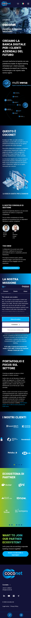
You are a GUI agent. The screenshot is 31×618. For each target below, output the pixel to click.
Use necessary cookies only (16, 330)
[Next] (29, 438)
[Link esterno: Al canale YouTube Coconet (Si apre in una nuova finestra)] (8, 596)
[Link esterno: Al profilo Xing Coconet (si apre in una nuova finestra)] (18, 596)
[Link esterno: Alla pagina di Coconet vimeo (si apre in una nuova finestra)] (13, 596)
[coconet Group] (12, 573)
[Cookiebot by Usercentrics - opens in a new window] (22, 287)
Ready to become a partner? (15, 554)
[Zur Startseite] (6, 4)
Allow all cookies (15, 319)
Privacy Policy (14, 606)
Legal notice (5, 606)
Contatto (5, 585)
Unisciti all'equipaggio (11, 268)
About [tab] (25, 291)
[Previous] (1, 438)
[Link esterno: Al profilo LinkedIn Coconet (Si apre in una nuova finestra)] (4, 596)
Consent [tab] (5, 291)
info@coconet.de (7, 590)
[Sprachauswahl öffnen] (23, 3)
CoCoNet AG (10, 602)
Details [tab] (15, 291)
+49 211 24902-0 (6, 588)
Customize (14, 324)
